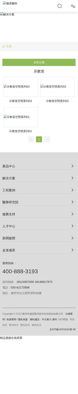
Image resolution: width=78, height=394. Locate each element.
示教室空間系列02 (57, 101)
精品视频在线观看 (11, 337)
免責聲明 (11, 319)
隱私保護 (23, 319)
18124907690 (25, 281)
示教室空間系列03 (20, 101)
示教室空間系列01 (20, 131)
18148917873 (43, 281)
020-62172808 (20, 287)
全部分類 (39, 62)
